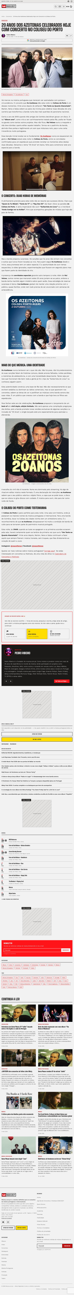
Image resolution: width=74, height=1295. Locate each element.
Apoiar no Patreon (37, 734)
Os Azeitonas (19, 94)
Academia (40, 1211)
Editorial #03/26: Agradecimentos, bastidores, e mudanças (21, 753)
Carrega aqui (49, 551)
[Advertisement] (37, 582)
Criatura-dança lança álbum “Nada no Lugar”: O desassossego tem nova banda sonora (30, 776)
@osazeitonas (16, 546)
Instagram (5, 744)
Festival (5, 983)
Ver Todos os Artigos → (62, 681)
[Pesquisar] (55, 6)
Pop (27, 94)
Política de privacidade (43, 1231)
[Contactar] (59, 6)
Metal (63, 977)
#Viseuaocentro (41, 1207)
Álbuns (4, 964)
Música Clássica (12, 987)
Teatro (32, 968)
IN (10, 681)
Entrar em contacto (7, 1218)
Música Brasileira (65, 983)
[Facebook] (68, 1)
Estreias (43, 964)
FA (6, 681)
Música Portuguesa (8, 94)
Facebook (13, 744)
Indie (42, 977)
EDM (21, 987)
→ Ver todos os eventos (10, 899)
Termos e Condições (43, 1228)
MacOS (49, 980)
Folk (55, 980)
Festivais (50, 964)
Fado (44, 983)
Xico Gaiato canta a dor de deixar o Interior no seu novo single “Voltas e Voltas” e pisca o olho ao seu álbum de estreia (37, 767)
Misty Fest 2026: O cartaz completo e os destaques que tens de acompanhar (27, 785)
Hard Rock (41, 980)
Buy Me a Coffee (37, 739)
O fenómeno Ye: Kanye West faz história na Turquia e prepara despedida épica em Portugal (32, 781)
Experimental (36, 983)
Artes (10, 964)
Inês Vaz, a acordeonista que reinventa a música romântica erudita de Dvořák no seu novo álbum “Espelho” (37, 794)
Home (39, 1197)
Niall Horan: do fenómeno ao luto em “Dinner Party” (19, 772)
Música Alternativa (25, 983)
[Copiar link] (70, 35)
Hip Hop (28, 977)
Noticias (18, 968)
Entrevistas (35, 964)
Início (3, 16)
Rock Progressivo (53, 983)
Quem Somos (41, 1204)
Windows (5, 980)
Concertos (9, 16)
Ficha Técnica (41, 1224)
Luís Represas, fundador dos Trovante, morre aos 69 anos (21, 757)
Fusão (34, 980)
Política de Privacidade (54, 1289)
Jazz (12, 980)
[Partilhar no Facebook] (67, 35)
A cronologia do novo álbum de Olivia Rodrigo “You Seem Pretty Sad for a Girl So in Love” (31, 789)
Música (57, 964)
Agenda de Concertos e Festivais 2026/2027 (50, 1201)
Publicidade (40, 1217)
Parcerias (39, 1214)
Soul (65, 980)
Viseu (60, 980)
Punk (4, 987)
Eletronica (49, 977)
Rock (22, 977)
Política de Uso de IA (43, 1234)
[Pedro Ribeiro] (9, 652)
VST (17, 980)
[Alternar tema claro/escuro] (63, 6)
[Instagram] (71, 1)
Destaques (26, 964)
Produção (25, 968)
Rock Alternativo (25, 980)
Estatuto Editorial (42, 1221)
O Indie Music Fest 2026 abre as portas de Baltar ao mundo (21, 761)
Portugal (57, 977)
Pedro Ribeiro (11, 34)
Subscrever (66, 950)
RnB (16, 983)
